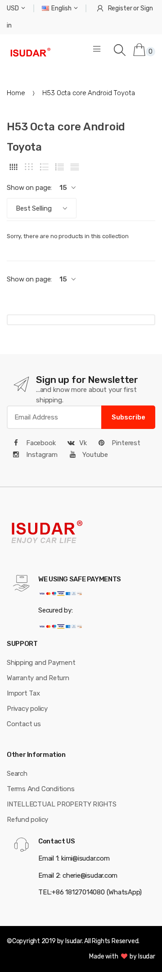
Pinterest (125, 443)
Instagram (41, 455)
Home (16, 93)
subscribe (128, 417)
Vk (83, 443)
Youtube (94, 455)
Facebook (40, 443)
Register (120, 8)
